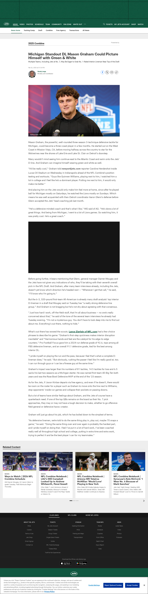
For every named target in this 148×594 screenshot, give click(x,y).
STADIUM (78, 522)
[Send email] (112, 74)
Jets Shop (29, 537)
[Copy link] (116, 72)
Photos (119, 533)
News (119, 522)
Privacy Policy (49, 591)
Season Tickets (52, 529)
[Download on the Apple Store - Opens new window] (65, 563)
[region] (74, 585)
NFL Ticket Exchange (52, 545)
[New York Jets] (74, 574)
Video (119, 529)
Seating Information (78, 526)
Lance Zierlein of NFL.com (83, 331)
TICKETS (53, 522)
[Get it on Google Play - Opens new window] (81, 564)
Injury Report (100, 545)
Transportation (78, 537)
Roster (100, 526)
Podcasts (119, 537)
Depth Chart (100, 541)
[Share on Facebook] (102, 74)
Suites (53, 541)
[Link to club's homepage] (6, 24)
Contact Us (29, 545)
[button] (70, 501)
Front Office (100, 537)
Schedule (100, 529)
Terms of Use (29, 533)
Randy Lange (42, 71)
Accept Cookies (132, 585)
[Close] (144, 585)
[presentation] (144, 501)
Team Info (100, 522)
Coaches (100, 533)
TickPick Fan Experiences (52, 552)
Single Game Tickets (52, 537)
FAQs (29, 526)
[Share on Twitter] (107, 74)
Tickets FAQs (53, 548)
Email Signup (29, 541)
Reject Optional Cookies (113, 585)
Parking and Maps (78, 533)
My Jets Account (53, 526)
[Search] (104, 24)
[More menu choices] (85, 24)
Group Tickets (52, 533)
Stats (100, 548)
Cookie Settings (94, 585)
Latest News (119, 526)
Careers (29, 529)
